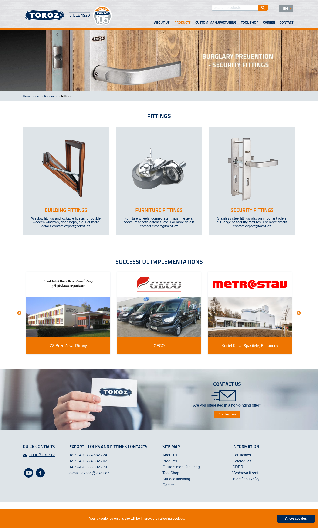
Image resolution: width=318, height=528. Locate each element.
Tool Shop (249, 23)
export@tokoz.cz (95, 473)
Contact (286, 23)
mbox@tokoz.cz (42, 455)
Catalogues (241, 461)
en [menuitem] (285, 9)
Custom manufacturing (215, 23)
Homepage (31, 96)
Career (269, 23)
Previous (19, 313)
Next (298, 313)
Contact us (227, 414)
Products (182, 23)
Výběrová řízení (245, 473)
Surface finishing (176, 479)
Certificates (241, 455)
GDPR (237, 467)
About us (162, 23)
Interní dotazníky (245, 479)
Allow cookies (296, 519)
